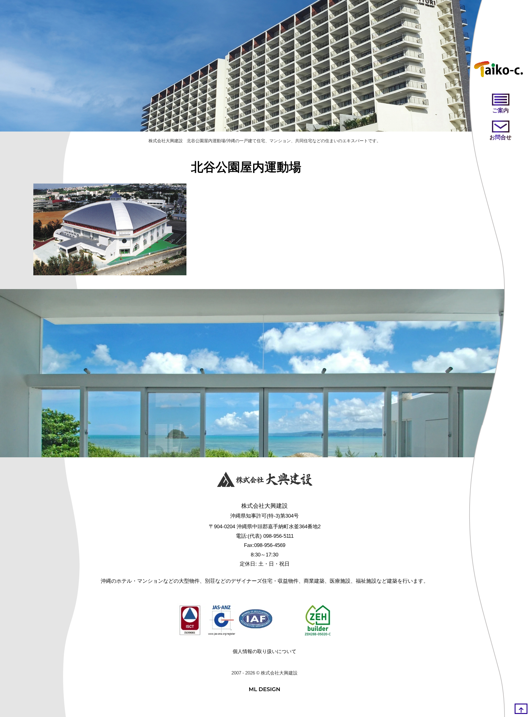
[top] (521, 709)
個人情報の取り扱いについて (264, 651)
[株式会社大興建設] (264, 480)
